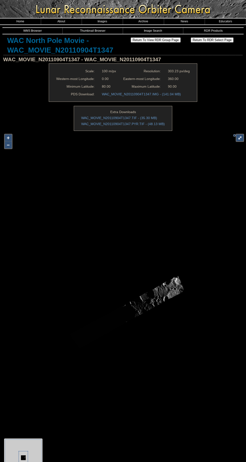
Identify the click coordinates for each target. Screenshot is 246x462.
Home (20, 21)
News (184, 21)
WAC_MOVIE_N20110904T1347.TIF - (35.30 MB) (119, 118)
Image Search (153, 30)
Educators (225, 21)
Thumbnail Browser (92, 30)
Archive (143, 21)
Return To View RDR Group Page (156, 40)
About (61, 21)
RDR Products (213, 30)
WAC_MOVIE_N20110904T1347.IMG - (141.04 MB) (141, 94)
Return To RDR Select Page (212, 40)
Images (102, 21)
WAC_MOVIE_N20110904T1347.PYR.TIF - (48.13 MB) (123, 124)
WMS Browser (32, 30)
